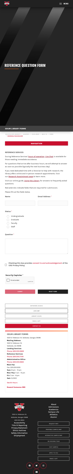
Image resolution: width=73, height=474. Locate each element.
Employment (19, 435)
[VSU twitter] (36, 466)
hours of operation (36, 156)
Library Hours (36, 316)
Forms (51, 134)
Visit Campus (53, 447)
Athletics (54, 414)
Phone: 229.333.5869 (15, 351)
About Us (44, 134)
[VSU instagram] (43, 466)
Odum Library (35, 134)
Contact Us (37, 326)
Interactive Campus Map (53, 435)
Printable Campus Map (53, 429)
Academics (26, 134)
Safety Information (19, 433)
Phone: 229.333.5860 (15, 362)
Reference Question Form (15, 135)
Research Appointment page (20, 176)
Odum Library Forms (15, 129)
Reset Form (53, 291)
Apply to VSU (53, 453)
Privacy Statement (19, 428)
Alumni (53, 417)
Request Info (53, 424)
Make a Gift (36, 321)
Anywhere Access (36, 306)
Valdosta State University (13, 134)
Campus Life (53, 412)
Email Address (45, 196)
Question (9, 234)
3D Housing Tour (54, 441)
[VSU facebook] (29, 466)
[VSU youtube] (36, 472)
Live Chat (49, 156)
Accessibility (19, 423)
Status (8, 211)
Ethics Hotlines (19, 430)
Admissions (53, 407)
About (53, 404)
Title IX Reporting (19, 425)
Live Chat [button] (36, 311)
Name (7, 196)
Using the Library (31, 181)
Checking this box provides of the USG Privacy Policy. (38, 264)
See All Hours (12, 383)
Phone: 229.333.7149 (15, 357)
